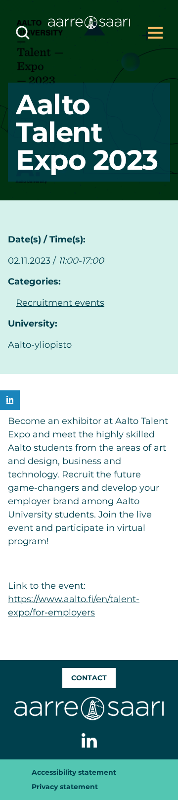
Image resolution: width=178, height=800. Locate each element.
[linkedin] (10, 400)
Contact (89, 677)
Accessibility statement (74, 772)
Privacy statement (65, 786)
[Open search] (23, 32)
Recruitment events (60, 302)
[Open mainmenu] (155, 32)
